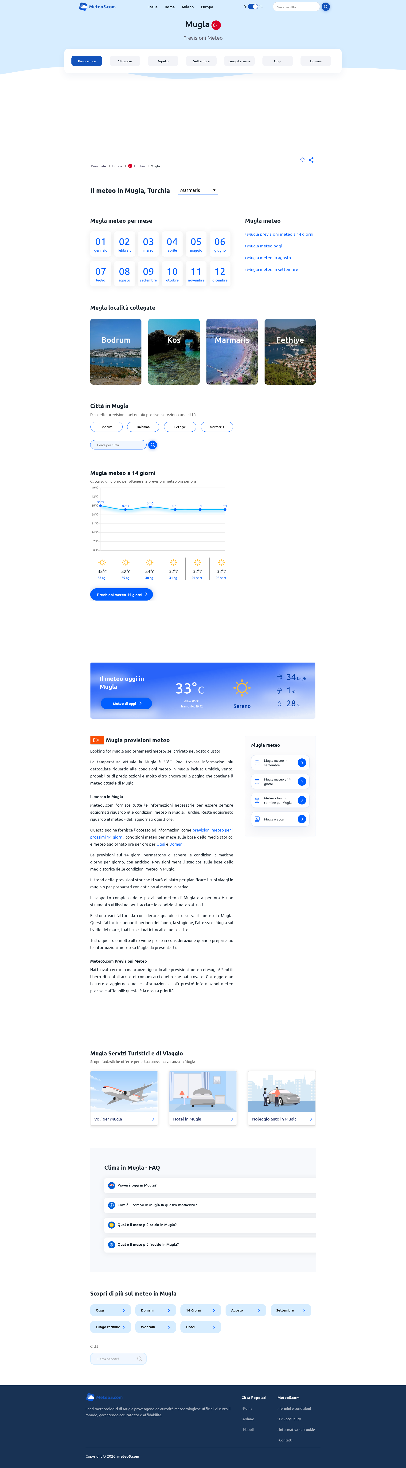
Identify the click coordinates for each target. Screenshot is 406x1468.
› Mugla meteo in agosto (268, 257)
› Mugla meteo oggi (263, 245)
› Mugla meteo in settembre (271, 269)
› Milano (248, 1419)
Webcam (148, 1326)
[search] (326, 7)
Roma (170, 6)
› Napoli (248, 1429)
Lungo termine (239, 61)
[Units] (253, 6)
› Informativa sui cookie (296, 1429)
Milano (188, 6)
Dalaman (143, 427)
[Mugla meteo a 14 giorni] (161, 522)
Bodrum (106, 427)
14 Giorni (125, 61)
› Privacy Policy (289, 1419)
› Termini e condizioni (294, 1408)
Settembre (201, 61)
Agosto (163, 61)
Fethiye (180, 427)
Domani (316, 61)
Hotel (190, 1326)
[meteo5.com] (97, 6)
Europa (207, 6)
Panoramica (87, 61)
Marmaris (217, 427)
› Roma (247, 1408)
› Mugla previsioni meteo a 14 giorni (279, 233)
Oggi (277, 61)
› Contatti (285, 1440)
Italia (153, 6)
